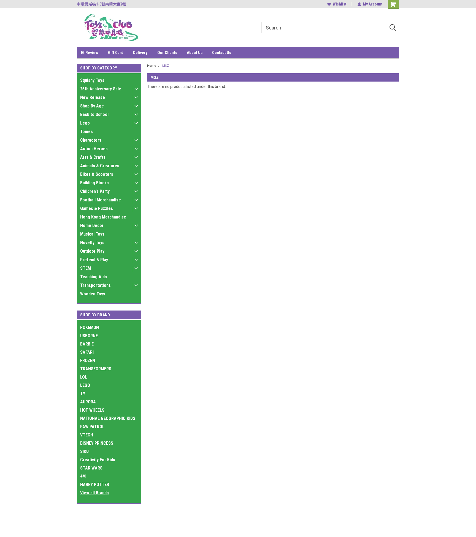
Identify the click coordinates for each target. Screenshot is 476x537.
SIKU (84, 451)
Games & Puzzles (96, 208)
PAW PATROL (92, 426)
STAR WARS (91, 468)
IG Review (89, 52)
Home (151, 66)
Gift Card (115, 52)
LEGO (85, 385)
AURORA (88, 401)
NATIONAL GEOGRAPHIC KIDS (107, 418)
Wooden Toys (92, 293)
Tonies (86, 131)
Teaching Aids (93, 276)
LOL (83, 377)
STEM (85, 268)
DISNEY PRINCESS (96, 443)
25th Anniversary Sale (100, 88)
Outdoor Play (92, 251)
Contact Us (221, 52)
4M (83, 476)
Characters (90, 140)
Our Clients (167, 52)
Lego (85, 123)
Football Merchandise (100, 200)
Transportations (95, 285)
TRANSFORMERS (95, 368)
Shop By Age (92, 106)
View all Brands (94, 492)
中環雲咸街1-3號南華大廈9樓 (101, 4)
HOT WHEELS (92, 410)
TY (82, 393)
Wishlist (339, 4)
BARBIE (87, 344)
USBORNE (89, 335)
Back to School (94, 114)
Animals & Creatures (99, 165)
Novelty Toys (92, 242)
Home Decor (92, 225)
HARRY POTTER (94, 484)
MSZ (165, 66)
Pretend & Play (94, 259)
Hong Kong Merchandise (103, 217)
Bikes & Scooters (96, 174)
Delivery (140, 52)
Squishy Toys (92, 80)
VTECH (86, 435)
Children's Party (95, 191)
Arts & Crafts (93, 157)
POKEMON (89, 327)
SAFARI (87, 352)
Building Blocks (94, 182)
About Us (194, 52)
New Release (92, 97)
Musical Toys (92, 234)
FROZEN (87, 360)
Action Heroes (94, 148)
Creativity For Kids (97, 459)
